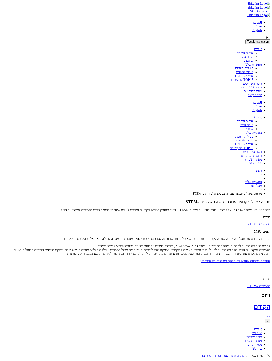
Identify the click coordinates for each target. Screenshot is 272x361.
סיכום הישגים (244, 72)
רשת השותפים (252, 83)
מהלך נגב (256, 186)
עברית (258, 26)
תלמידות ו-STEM (258, 224)
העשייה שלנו (253, 64)
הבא (267, 317)
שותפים (248, 60)
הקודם (262, 306)
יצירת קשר (255, 95)
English (257, 30)
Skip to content (260, 11)
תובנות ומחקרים (251, 87)
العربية (257, 22)
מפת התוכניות (253, 91)
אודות (258, 49)
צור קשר (256, 348)
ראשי (258, 170)
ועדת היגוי (246, 57)
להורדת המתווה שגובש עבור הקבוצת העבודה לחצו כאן (235, 261)
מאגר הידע (255, 344)
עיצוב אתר (237, 355)
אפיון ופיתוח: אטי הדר (214, 355)
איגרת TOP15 (244, 76)
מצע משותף (254, 337)
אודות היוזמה (245, 53)
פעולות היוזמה (244, 68)
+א (268, 37)
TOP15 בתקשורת (241, 79)
